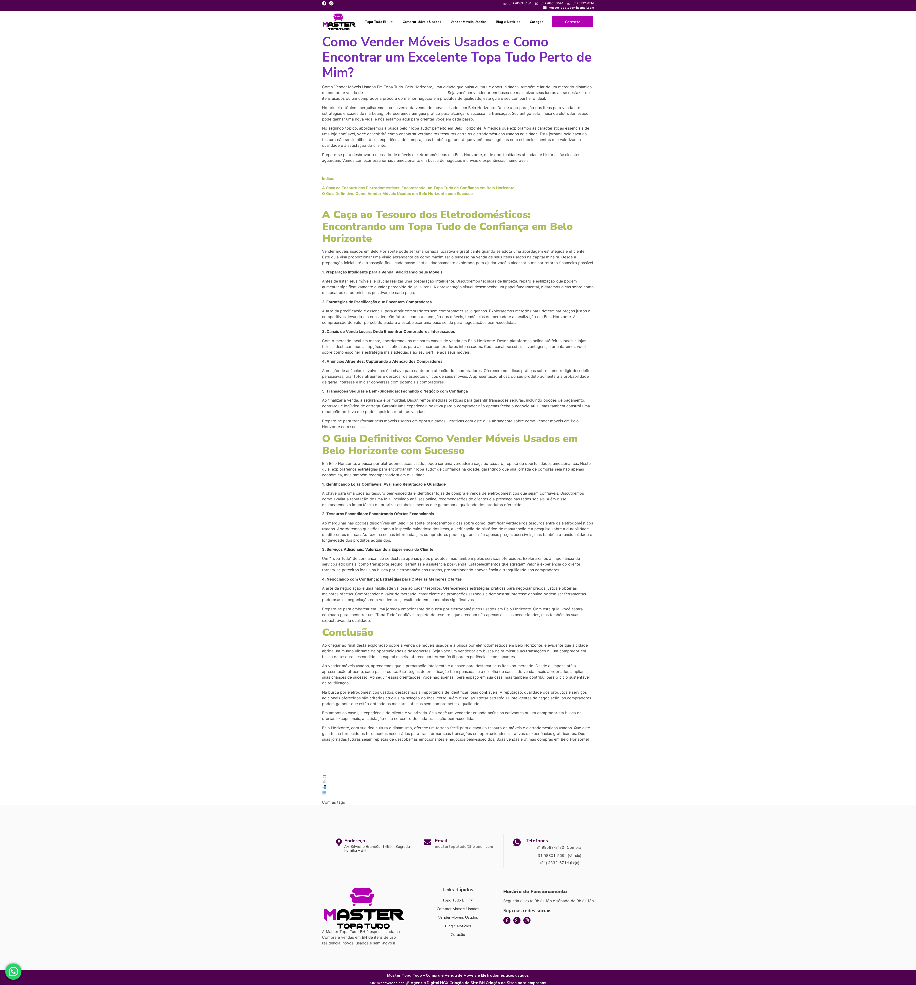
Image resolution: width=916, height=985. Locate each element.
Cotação (536, 22)
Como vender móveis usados (480, 802)
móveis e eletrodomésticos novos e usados (405, 92)
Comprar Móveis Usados (422, 22)
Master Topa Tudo (344, 775)
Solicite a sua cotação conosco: (356, 781)
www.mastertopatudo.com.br (354, 793)
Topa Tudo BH (376, 22)
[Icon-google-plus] (516, 920)
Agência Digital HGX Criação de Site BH (448, 982)
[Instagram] (331, 3)
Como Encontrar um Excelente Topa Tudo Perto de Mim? (399, 802)
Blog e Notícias (508, 22)
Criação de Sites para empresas (516, 982)
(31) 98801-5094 (342, 787)
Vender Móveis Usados (468, 22)
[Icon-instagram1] (527, 920)
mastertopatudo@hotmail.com (464, 846)
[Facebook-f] (324, 3)
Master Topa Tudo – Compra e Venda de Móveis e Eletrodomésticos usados (458, 975)
